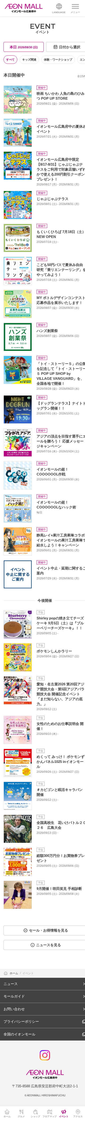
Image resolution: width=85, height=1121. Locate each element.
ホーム (14, 973)
